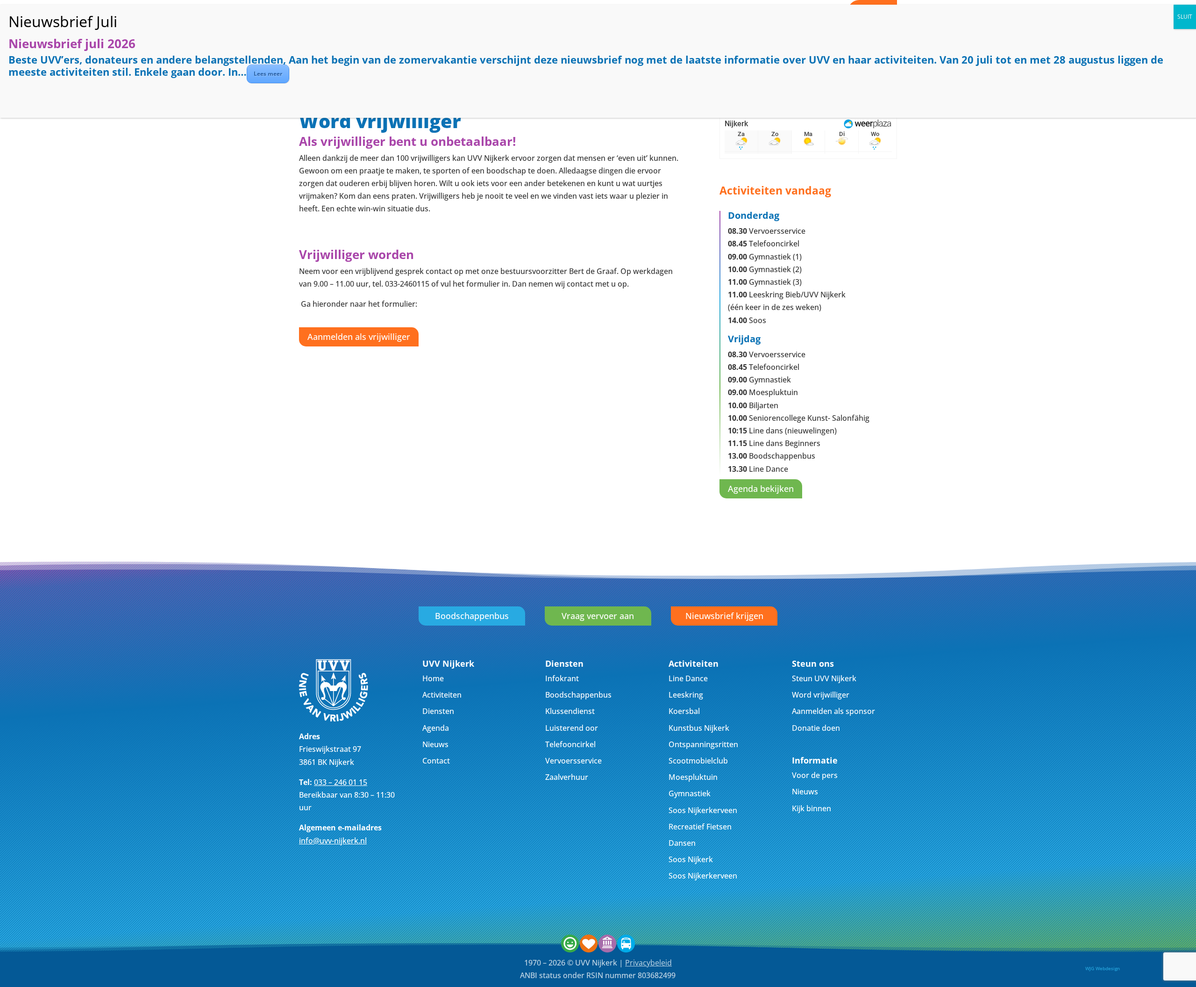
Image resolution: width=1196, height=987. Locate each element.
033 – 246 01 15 (340, 782)
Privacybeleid (648, 963)
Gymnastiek (690, 793)
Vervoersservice (573, 761)
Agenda (435, 728)
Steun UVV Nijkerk (824, 678)
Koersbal (684, 711)
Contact (436, 761)
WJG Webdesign (1102, 968)
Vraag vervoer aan (598, 615)
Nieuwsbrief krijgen (724, 615)
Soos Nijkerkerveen (703, 810)
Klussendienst (570, 711)
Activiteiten (442, 695)
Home (433, 678)
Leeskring (686, 695)
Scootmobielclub (698, 761)
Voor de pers (815, 775)
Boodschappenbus (472, 615)
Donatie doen (816, 728)
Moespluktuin (693, 777)
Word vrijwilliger (820, 695)
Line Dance (688, 678)
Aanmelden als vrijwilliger (358, 336)
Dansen (682, 843)
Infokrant (562, 678)
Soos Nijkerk (691, 859)
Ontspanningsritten (703, 744)
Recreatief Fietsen (700, 826)
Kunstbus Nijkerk (699, 728)
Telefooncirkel (570, 744)
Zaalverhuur (566, 777)
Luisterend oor (571, 728)
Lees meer (268, 74)
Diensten (438, 711)
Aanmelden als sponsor (833, 711)
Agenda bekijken (761, 488)
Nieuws (435, 744)
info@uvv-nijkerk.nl (333, 841)
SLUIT (1184, 17)
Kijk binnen (811, 808)
